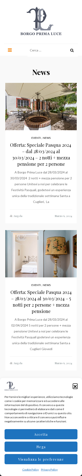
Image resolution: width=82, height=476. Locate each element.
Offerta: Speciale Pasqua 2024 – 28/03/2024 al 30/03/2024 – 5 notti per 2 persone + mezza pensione (41, 301)
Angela (17, 216)
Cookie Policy (30, 469)
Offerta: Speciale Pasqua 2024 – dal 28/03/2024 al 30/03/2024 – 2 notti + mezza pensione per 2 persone (41, 154)
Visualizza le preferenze (41, 459)
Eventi (36, 137)
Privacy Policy (49, 469)
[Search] (72, 50)
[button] (75, 386)
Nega (41, 447)
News (47, 137)
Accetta (41, 434)
